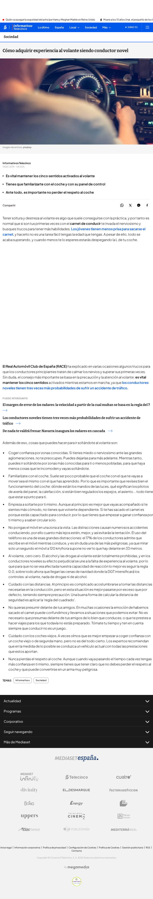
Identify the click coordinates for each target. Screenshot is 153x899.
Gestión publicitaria (132, 847)
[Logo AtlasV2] (29, 829)
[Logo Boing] (29, 803)
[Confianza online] (76, 885)
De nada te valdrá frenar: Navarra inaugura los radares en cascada (54, 431)
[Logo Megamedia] (78, 867)
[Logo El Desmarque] (76, 790)
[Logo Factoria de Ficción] (124, 790)
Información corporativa (27, 847)
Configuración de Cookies (82, 847)
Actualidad (12, 701)
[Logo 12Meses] (124, 816)
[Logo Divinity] (29, 790)
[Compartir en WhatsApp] (122, 205)
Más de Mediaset (17, 742)
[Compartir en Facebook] (147, 205)
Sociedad (11, 37)
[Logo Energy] (76, 803)
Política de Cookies (109, 847)
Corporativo (13, 721)
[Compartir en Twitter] (130, 205)
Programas (12, 711)
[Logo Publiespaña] (76, 829)
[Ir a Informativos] (22, 27)
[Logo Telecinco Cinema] (76, 816)
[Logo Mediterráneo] (124, 829)
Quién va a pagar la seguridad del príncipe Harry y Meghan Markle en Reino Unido (50, 19)
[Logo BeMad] (124, 803)
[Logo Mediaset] (76, 760)
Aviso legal (6, 847)
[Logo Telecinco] (76, 777)
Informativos (22, 680)
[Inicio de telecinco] (5, 27)
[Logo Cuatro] (123, 777)
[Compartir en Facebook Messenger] (138, 205)
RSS (148, 847)
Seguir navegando (18, 731)
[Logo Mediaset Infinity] (29, 777)
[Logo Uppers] (29, 816)
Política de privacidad (54, 847)
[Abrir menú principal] (147, 27)
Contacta (76, 850)
